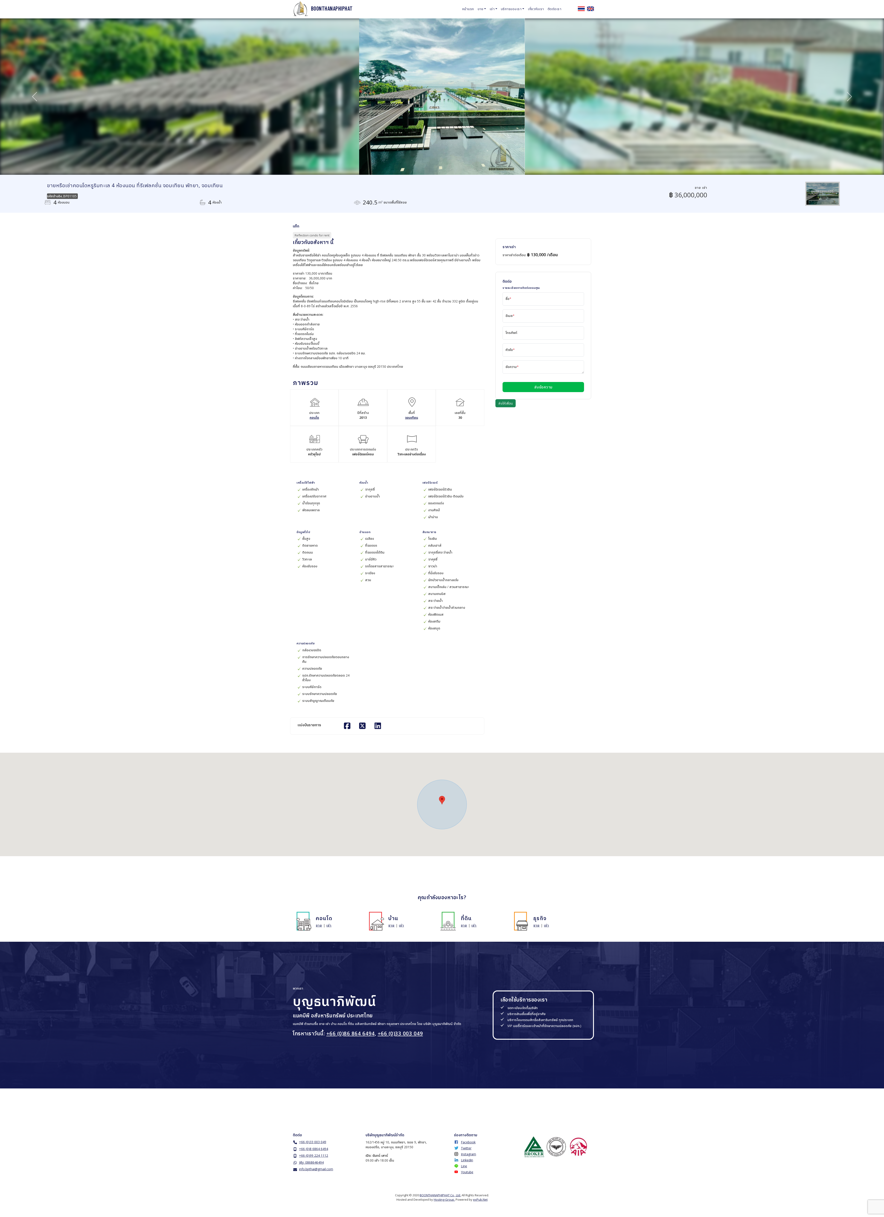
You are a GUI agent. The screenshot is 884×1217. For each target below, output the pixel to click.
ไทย (581, 8)
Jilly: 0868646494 (311, 1162)
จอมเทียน (411, 417)
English (590, 8)
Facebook (468, 1142)
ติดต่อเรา (554, 9)
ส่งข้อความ (543, 387)
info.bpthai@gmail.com (316, 1169)
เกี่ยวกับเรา (536, 9)
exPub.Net (480, 1199)
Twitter (466, 1148)
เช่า (329, 925)
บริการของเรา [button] (511, 9)
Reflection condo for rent (312, 235)
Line (464, 1166)
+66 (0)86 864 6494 (350, 1033)
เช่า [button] (492, 9)
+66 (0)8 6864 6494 (313, 1149)
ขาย (319, 925)
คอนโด (314, 417)
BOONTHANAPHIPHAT (332, 8)
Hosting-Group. (444, 1199)
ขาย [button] (480, 9)
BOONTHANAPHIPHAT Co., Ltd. (440, 1195)
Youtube (467, 1172)
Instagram (468, 1154)
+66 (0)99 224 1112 (313, 1155)
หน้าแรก (468, 9)
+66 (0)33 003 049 (400, 1033)
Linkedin (467, 1160)
